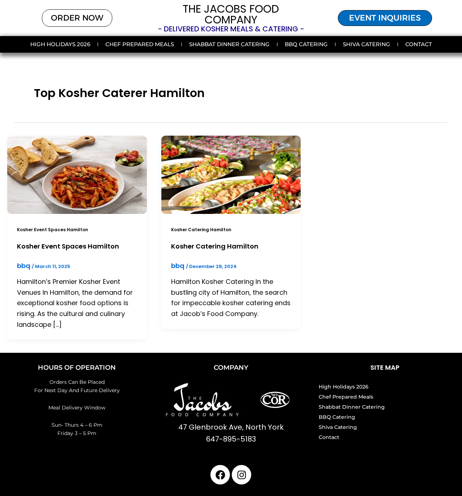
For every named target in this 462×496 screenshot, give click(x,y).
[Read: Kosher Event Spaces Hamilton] (77, 174)
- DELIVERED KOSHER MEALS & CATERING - (231, 29)
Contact (418, 44)
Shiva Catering (366, 44)
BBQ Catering (306, 44)
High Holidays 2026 (60, 44)
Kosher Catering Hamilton (201, 230)
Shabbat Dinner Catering (229, 44)
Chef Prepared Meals (139, 44)
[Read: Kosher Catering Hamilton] (231, 174)
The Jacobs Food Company (231, 14)
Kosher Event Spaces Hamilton (52, 230)
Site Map (385, 367)
